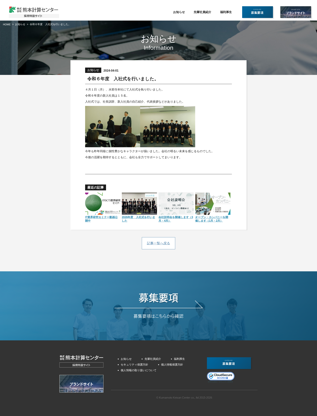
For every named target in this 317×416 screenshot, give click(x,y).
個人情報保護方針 (172, 364)
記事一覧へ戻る (158, 243)
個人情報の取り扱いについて (138, 370)
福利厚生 (226, 12)
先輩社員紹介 (202, 12)
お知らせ (179, 12)
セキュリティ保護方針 (134, 364)
